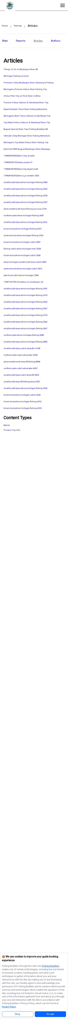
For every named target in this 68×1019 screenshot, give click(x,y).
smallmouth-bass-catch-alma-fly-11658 (22, 348)
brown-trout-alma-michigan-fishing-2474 (23, 408)
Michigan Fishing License (16, 76)
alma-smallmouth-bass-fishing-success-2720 (25, 209)
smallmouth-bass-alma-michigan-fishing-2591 (25, 288)
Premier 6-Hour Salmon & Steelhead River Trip (26, 102)
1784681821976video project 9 (18, 162)
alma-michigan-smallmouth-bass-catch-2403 (25, 262)
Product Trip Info (12, 430)
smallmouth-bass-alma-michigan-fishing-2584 (25, 182)
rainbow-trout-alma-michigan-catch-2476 (23, 269)
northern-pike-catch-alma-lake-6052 (20, 368)
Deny (17, 1014)
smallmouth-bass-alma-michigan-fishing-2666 (25, 322)
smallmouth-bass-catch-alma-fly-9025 (21, 375)
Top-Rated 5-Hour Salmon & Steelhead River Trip (27, 122)
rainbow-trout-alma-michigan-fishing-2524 (23, 235)
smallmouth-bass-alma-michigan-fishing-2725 (25, 315)
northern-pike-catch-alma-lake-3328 (20, 355)
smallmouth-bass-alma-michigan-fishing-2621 (25, 222)
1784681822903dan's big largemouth (21, 169)
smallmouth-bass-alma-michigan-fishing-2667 (25, 328)
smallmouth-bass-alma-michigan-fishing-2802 (25, 342)
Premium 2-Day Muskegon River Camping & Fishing (28, 83)
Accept (50, 1014)
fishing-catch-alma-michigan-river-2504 (22, 249)
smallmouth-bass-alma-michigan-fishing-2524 (25, 195)
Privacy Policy (9, 1006)
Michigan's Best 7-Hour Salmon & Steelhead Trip (27, 116)
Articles (38, 40)
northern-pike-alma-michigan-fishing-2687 (24, 215)
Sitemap (18, 26)
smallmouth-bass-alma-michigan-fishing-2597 (25, 202)
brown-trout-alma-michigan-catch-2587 (22, 242)
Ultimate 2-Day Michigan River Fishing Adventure (27, 136)
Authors (55, 40)
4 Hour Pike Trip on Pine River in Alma (22, 96)
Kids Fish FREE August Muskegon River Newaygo (27, 149)
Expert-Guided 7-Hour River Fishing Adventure (25, 109)
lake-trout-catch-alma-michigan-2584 (21, 275)
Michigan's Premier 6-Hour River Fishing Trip (25, 89)
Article (7, 425)
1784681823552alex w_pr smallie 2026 (21, 176)
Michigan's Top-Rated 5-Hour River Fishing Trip (26, 142)
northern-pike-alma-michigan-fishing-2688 (24, 335)
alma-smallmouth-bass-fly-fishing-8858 (22, 362)
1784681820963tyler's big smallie (19, 156)
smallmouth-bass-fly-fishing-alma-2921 (22, 381)
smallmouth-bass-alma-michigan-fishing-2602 (25, 189)
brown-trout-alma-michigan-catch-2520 (22, 395)
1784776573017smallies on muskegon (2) (23, 282)
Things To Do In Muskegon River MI (21, 69)
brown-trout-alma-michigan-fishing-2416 (23, 401)
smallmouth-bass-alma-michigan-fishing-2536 (25, 388)
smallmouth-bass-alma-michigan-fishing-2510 (25, 295)
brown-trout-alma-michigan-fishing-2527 (23, 229)
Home (5, 26)
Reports (20, 40)
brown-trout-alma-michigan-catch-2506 (22, 255)
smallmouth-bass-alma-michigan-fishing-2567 (25, 308)
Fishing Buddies (50, 966)
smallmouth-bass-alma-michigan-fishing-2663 (25, 302)
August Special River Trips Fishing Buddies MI (26, 129)
